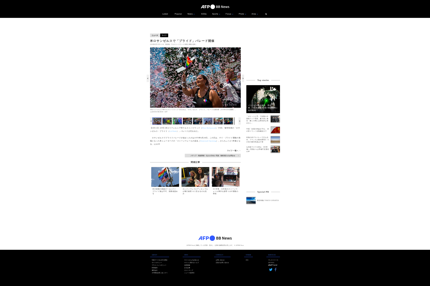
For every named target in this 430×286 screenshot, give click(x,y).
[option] (195, 81)
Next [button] (243, 78)
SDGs (204, 14)
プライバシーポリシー (159, 265)
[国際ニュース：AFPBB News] (215, 6)
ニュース (155, 35)
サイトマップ (188, 270)
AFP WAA (271, 262)
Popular (178, 14)
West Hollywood (209, 128)
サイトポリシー (157, 262)
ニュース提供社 (189, 273)
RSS (247, 260)
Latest (165, 14)
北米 (193, 44)
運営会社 (155, 270)
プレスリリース (273, 260)
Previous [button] (148, 78)
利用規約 (155, 268)
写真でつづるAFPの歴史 (159, 260)
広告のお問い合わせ (222, 262)
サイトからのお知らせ (191, 260)
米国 (190, 44)
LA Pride (173, 131)
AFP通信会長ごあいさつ (159, 273)
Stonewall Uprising (208, 141)
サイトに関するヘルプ (191, 262)
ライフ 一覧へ (233, 151)
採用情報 (187, 265)
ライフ (164, 35)
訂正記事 (187, 268)
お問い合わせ (220, 260)
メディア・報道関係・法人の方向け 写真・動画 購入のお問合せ (214, 155)
